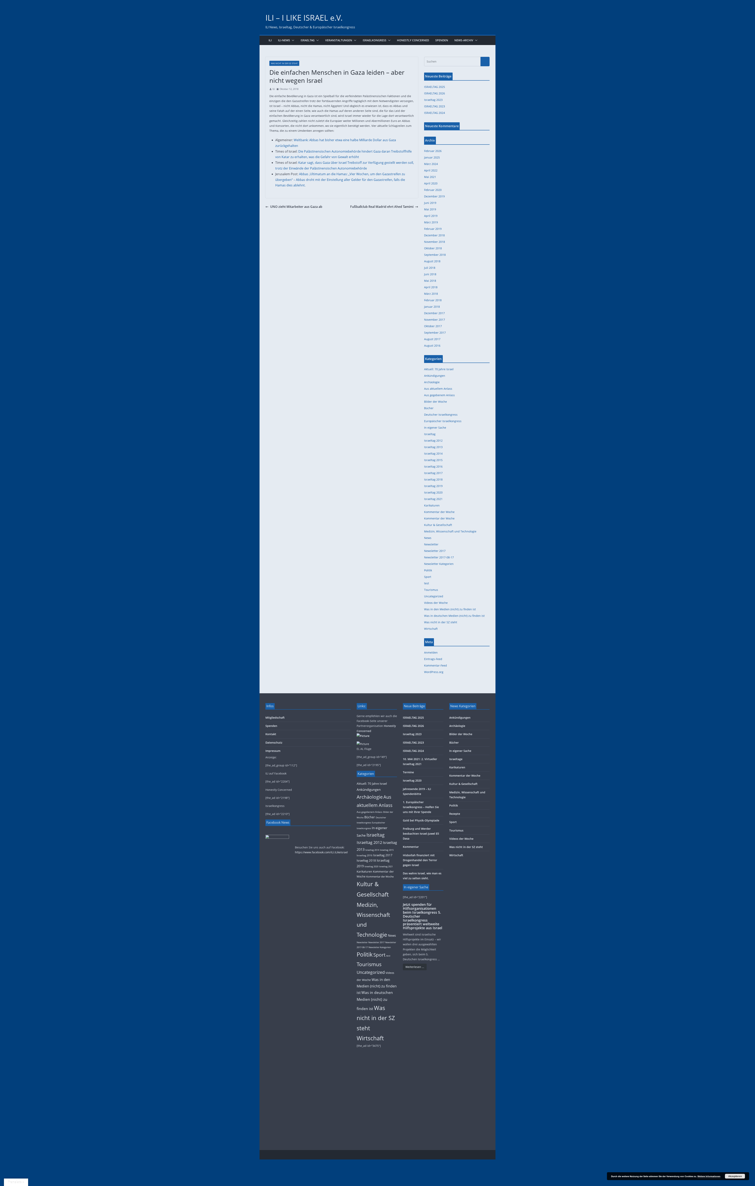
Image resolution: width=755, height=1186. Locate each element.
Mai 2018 (430, 281)
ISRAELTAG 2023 (434, 106)
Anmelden (431, 652)
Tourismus (431, 590)
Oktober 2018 (433, 248)
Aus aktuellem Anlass (438, 388)
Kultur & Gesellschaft (438, 525)
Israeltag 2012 (433, 440)
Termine (408, 772)
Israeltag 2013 (433, 447)
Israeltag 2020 (433, 492)
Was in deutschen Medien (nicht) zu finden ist (454, 616)
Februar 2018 (433, 300)
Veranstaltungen (338, 40)
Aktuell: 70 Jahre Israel (439, 369)
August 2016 (432, 345)
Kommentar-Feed (435, 665)
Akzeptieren (735, 1176)
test (426, 583)
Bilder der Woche (435, 401)
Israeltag (308, 40)
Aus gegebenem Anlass (439, 395)
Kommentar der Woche (439, 512)
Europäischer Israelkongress (442, 421)
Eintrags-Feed (433, 659)
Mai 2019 (430, 209)
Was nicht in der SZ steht (284, 63)
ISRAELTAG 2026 (434, 93)
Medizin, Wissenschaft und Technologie (450, 531)
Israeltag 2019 (433, 486)
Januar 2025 (432, 157)
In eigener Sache (435, 427)
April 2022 (430, 170)
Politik (428, 570)
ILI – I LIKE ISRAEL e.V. (304, 17)
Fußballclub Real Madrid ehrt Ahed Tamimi (381, 206)
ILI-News (284, 40)
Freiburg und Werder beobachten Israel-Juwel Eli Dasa (421, 833)
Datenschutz (273, 742)
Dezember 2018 (434, 235)
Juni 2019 (430, 203)
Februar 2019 (433, 229)
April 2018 (430, 287)
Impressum (272, 751)
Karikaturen (432, 505)
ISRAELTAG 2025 (434, 87)
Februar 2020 (433, 190)
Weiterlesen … (414, 967)
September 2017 (435, 332)
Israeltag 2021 (433, 499)
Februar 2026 (433, 151)
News (427, 538)
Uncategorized (433, 596)
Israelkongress (374, 40)
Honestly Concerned (413, 40)
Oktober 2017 (433, 326)
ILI (270, 40)
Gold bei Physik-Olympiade (421, 820)
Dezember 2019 (434, 196)
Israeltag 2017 (433, 473)
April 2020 (430, 183)
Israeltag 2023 (433, 100)
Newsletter (431, 544)
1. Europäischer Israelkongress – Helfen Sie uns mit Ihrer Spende (421, 807)
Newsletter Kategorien (439, 564)
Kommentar (411, 847)
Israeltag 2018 (433, 479)
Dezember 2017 (434, 313)
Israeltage (455, 759)
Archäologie (432, 382)
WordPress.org (433, 672)
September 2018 (435, 255)
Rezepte (454, 814)
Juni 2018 (430, 274)
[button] (292, 40)
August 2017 (432, 339)
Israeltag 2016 (433, 466)
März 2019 (431, 222)
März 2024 (431, 164)
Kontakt (270, 734)
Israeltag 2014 (433, 453)
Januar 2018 (432, 306)
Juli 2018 (429, 268)
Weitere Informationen (708, 1176)
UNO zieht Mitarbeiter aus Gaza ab (296, 206)
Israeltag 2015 (433, 460)
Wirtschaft (431, 629)
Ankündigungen (434, 376)
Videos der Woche (436, 603)
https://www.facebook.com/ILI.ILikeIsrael (321, 852)
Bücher (429, 408)
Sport (427, 577)
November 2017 (434, 319)
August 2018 (432, 261)
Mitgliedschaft (275, 717)
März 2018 (431, 294)
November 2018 (434, 242)
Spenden (441, 40)
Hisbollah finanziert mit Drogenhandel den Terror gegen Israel (420, 860)
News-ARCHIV (463, 40)
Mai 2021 (430, 177)
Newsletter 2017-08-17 (439, 557)
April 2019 (430, 216)
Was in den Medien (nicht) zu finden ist (450, 609)
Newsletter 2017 (435, 551)
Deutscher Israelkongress (441, 414)
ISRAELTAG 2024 (434, 113)
